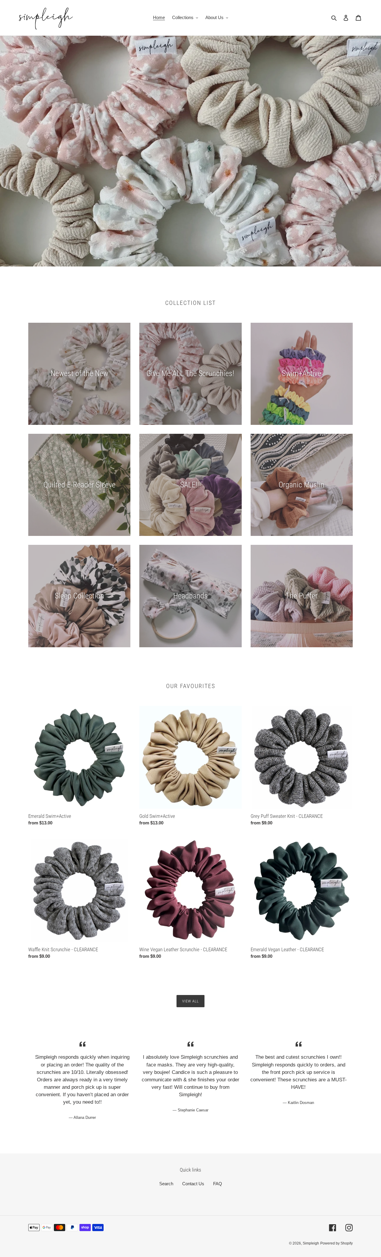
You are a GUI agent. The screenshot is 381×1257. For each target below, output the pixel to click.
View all (190, 1001)
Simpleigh (311, 1243)
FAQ (217, 1183)
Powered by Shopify (336, 1243)
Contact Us (193, 1183)
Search (166, 1183)
